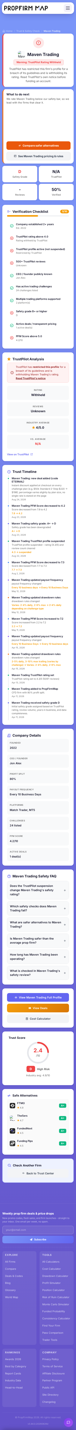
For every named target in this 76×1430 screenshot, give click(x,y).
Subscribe (40, 1239)
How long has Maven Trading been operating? (34, 956)
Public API (48, 1387)
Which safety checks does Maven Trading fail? (33, 908)
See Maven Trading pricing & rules (40, 156)
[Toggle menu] (68, 8)
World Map (11, 1297)
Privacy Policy (50, 1359)
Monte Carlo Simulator (55, 1304)
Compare (10, 1268)
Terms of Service (52, 1366)
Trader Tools (49, 1339)
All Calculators (50, 1261)
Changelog (49, 1401)
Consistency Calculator (56, 1318)
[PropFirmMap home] (26, 8)
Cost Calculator (40, 1018)
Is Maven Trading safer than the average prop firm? (32, 940)
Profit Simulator (51, 1282)
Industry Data (13, 1380)
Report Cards (13, 1373)
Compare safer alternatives (41, 145)
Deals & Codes (14, 1275)
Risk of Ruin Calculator (55, 1297)
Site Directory (50, 1394)
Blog (8, 1282)
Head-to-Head (14, 1387)
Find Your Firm (51, 1325)
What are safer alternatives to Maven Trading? (35, 924)
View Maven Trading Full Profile (40, 997)
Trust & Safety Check (28, 31)
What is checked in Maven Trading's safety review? (35, 973)
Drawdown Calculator (55, 1275)
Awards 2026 (13, 1359)
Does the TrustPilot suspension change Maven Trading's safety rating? (32, 890)
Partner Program (52, 1380)
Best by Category (15, 1366)
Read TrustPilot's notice (31, 378)
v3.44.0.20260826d (38, 1423)
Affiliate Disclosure (53, 1373)
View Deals (40, 1008)
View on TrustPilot (18, 454)
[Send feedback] (68, 1422)
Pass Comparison (52, 1332)
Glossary (10, 1290)
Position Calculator (53, 1290)
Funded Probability (53, 1311)
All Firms (10, 1261)
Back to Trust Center (40, 1173)
